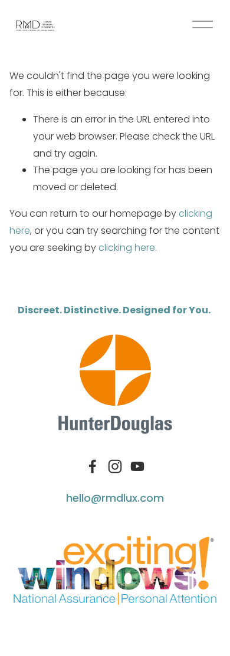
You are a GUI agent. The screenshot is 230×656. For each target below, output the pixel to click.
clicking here (126, 247)
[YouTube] (137, 466)
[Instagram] (115, 466)
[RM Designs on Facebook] (93, 466)
